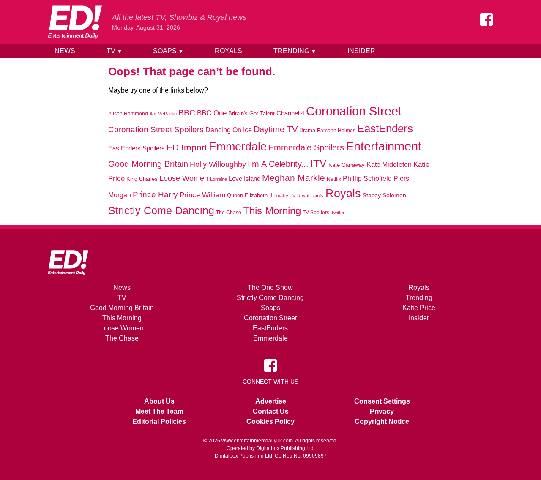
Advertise (270, 401)
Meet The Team (159, 411)
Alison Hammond (128, 114)
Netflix (334, 179)
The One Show (270, 287)
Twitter (337, 212)
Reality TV (284, 195)
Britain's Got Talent (251, 114)
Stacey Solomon (384, 195)
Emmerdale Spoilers (306, 147)
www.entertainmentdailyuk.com (257, 441)
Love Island (244, 178)
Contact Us (271, 411)
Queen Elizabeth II (250, 195)
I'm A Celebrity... (278, 164)
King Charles (142, 179)
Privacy (382, 411)
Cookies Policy (270, 421)
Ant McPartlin (163, 113)
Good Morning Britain (148, 164)
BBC (186, 112)
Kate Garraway (346, 165)
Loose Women (183, 178)
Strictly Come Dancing (161, 210)
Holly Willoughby (218, 164)
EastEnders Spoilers (136, 148)
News (65, 51)
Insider (361, 51)
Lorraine (218, 179)
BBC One (212, 113)
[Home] (75, 22)
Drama (307, 130)
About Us (159, 401)
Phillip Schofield (367, 178)
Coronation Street (354, 111)
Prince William (202, 195)
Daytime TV (276, 129)
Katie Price (418, 307)
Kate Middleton (389, 164)
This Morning (272, 210)
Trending (294, 51)
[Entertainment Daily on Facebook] (486, 19)
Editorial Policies (159, 421)
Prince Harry (155, 194)
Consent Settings (382, 401)
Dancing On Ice (228, 130)
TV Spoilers (316, 212)
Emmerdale (238, 146)
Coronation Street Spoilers (156, 129)
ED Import (187, 147)
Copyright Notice (382, 421)
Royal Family (310, 195)
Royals (228, 51)
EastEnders (385, 128)
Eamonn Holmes (336, 130)
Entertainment (383, 146)
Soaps (168, 51)
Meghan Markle (293, 178)
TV (114, 51)
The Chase (228, 212)
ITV (318, 163)
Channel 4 (290, 113)
